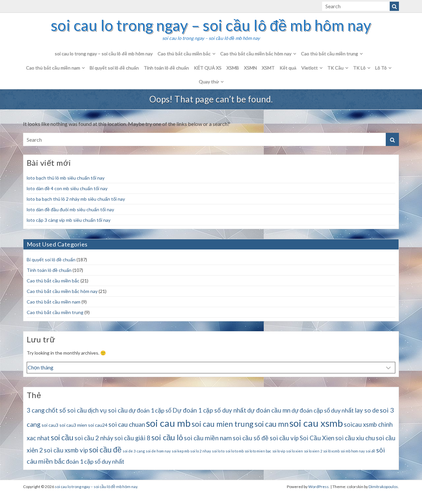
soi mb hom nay (353, 451)
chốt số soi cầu (66, 410)
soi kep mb (180, 451)
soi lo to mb (235, 451)
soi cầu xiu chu (355, 438)
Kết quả (288, 68)
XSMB (232, 68)
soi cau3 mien (73, 425)
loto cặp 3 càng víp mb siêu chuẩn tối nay (68, 220)
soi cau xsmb (316, 423)
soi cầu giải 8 (132, 438)
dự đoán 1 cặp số (150, 410)
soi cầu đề (105, 449)
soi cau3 (50, 425)
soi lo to (218, 451)
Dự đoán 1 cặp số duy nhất (209, 410)
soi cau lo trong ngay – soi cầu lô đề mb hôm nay (211, 25)
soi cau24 (97, 425)
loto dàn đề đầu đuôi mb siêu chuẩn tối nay (70, 209)
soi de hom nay (158, 451)
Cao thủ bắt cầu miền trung (329, 53)
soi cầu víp (284, 438)
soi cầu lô (167, 437)
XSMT (268, 68)
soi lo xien (294, 451)
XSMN (250, 68)
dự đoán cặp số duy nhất (322, 410)
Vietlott (309, 68)
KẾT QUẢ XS (208, 68)
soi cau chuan (126, 424)
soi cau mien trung (223, 423)
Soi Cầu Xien (317, 438)
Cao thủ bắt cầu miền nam (53, 68)
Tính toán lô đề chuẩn (166, 68)
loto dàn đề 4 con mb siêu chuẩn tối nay (67, 188)
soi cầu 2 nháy (94, 438)
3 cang (36, 410)
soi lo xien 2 (313, 451)
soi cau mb (168, 423)
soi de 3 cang (134, 451)
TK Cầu (335, 68)
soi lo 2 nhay (200, 451)
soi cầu (62, 437)
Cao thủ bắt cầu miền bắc (184, 53)
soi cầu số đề (251, 438)
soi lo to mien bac (258, 451)
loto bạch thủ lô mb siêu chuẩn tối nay (66, 178)
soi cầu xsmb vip (66, 450)
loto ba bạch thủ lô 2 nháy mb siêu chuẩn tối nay (76, 199)
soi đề (370, 451)
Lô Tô (381, 68)
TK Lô (359, 68)
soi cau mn (271, 424)
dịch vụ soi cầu (108, 410)
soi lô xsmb (331, 451)
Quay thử (209, 81)
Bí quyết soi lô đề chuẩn (114, 68)
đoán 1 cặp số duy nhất (95, 461)
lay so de (367, 410)
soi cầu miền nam (208, 438)
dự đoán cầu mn (268, 410)
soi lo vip (278, 451)
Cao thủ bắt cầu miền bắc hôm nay (255, 53)
